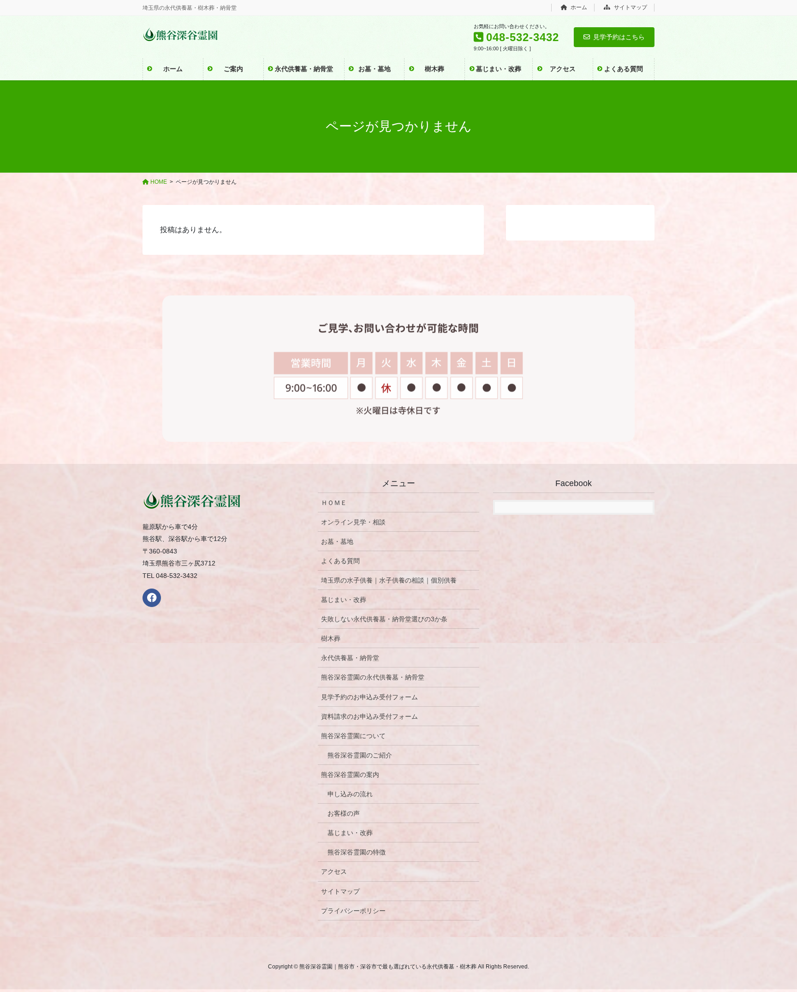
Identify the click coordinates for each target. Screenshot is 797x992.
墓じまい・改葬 (343, 599)
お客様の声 (343, 813)
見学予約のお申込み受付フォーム (369, 697)
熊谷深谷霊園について (353, 735)
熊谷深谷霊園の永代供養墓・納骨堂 (372, 677)
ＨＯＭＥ (334, 502)
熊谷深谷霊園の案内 (350, 774)
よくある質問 (340, 561)
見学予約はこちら (619, 37)
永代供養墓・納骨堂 (350, 657)
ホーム (578, 7)
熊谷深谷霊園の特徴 (356, 852)
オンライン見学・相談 (353, 522)
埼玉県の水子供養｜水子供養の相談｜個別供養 (389, 580)
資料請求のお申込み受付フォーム (369, 716)
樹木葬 (330, 638)
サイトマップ (630, 7)
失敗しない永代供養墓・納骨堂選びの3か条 (384, 619)
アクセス (334, 871)
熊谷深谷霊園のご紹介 (359, 755)
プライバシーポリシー (353, 910)
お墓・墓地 (337, 541)
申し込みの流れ (350, 794)
